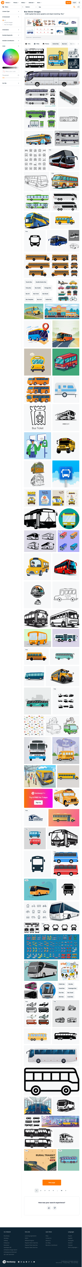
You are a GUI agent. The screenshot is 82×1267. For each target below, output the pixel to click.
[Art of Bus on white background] (64, 181)
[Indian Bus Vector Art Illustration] (37, 750)
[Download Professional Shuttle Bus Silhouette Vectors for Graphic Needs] (66, 1105)
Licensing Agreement (30, 1236)
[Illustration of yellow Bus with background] (40, 889)
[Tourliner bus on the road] (36, 220)
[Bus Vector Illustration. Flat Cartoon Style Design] (37, 701)
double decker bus (41, 282)
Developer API (7, 1247)
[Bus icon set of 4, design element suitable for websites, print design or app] (60, 927)
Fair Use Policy (74, 1262)
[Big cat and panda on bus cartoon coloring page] (62, 726)
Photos (15, 2)
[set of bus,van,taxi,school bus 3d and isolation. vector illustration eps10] (51, 946)
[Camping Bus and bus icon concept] (66, 390)
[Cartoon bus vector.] (35, 838)
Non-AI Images (8, 24)
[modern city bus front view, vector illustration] (47, 990)
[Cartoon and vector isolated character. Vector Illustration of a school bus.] (62, 676)
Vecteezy (6, 1238)
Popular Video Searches (31, 1247)
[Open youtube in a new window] (34, 1261)
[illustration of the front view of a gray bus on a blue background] (41, 971)
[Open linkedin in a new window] (24, 1261)
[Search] (74, 7)
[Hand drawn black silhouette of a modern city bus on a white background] (40, 518)
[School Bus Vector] (63, 817)
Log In (74, 2)
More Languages (72, 1247)
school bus (56, 44)
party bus (28, 288)
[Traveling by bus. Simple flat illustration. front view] (65, 333)
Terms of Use (59, 1262)
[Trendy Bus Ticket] (37, 417)
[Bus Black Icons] (32, 1121)
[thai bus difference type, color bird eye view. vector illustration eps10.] (68, 541)
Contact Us (48, 1238)
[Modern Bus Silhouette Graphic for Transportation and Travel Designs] (63, 838)
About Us (48, 1240)
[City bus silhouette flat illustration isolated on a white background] (36, 619)
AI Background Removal (10, 1252)
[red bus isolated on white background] (65, 566)
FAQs (47, 1236)
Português (71, 1240)
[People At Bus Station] (40, 776)
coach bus (70, 996)
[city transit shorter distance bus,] (37, 201)
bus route (45, 293)
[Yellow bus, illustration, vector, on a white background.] (69, 518)
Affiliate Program (29, 1240)
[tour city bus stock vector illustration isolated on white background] (65, 201)
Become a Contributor (51, 1245)
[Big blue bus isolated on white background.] (64, 656)
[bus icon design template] (35, 241)
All (5, 20)
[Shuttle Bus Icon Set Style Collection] (37, 1013)
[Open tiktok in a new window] (29, 1261)
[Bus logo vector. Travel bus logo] (35, 817)
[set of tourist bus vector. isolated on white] (65, 1013)
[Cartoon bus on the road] (69, 971)
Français (70, 1245)
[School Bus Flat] (62, 311)
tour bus (61, 992)
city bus (70, 984)
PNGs (37, 44)
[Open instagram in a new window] (21, 1261)
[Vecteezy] (2, 2)
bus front (36, 293)
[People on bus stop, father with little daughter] (60, 1121)
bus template (29, 299)
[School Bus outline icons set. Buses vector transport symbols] (35, 159)
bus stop (72, 44)
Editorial (31, 2)
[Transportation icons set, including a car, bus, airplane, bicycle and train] (67, 290)
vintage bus (47, 288)
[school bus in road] (33, 311)
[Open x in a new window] (31, 1261)
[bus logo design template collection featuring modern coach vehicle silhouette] (40, 541)
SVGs (29, 44)
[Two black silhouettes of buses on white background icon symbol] (38, 1138)
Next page (52, 1182)
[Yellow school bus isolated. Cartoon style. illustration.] (37, 638)
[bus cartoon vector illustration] (68, 1160)
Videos (23, 2)
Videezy (6, 1240)
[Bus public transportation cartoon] (34, 676)
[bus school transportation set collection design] (65, 701)
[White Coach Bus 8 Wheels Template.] (40, 97)
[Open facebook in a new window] (18, 1261)
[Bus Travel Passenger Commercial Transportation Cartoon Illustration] (64, 911)
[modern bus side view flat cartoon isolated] (65, 864)
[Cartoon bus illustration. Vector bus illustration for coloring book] (36, 181)
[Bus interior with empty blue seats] (37, 1105)
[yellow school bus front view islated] (66, 798)
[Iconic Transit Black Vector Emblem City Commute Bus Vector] (64, 619)
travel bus (61, 988)
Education (6, 1245)
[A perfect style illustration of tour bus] (37, 333)
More (38, 2)
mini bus (61, 996)
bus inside (38, 288)
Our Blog (48, 1243)
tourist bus (29, 282)
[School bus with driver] (37, 566)
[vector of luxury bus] (63, 241)
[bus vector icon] (68, 889)
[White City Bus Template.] (67, 139)
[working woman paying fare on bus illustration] (37, 445)
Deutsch (70, 1243)
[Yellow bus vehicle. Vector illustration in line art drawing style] (37, 473)
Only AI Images (8, 22)
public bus (62, 984)
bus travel (70, 992)
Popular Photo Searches (31, 1245)
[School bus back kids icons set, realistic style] (51, 265)
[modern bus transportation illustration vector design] (63, 159)
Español (70, 1238)
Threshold (5, 75)
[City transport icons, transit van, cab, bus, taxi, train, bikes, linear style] (36, 911)
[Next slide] (76, 44)
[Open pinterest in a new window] (26, 1261)
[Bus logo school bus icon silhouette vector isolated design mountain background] (65, 417)
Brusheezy (6, 1236)
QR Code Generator (9, 1254)
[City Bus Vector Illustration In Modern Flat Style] (37, 1036)
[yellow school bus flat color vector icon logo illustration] (37, 362)
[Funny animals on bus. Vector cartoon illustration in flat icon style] (63, 58)
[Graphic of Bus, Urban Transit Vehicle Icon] (65, 1036)
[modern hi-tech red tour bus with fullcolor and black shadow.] (31, 990)
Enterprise (6, 1243)
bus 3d (27, 293)
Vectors (7, 2)
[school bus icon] (36, 656)
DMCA (26, 1238)
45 (61, 1190)
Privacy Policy (66, 1262)
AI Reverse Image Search (10, 1250)
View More (71, 31)
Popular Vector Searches (31, 1243)
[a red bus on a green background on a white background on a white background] (65, 362)
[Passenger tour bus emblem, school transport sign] (68, 118)
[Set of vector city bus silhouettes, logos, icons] (34, 58)
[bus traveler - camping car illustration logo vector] (37, 594)
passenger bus (72, 988)
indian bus (48, 299)
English (70, 1236)
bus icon (64, 44)
